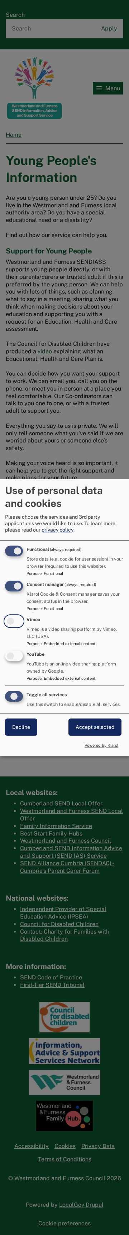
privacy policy (57, 530)
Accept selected (95, 727)
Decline (21, 727)
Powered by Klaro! (101, 745)
